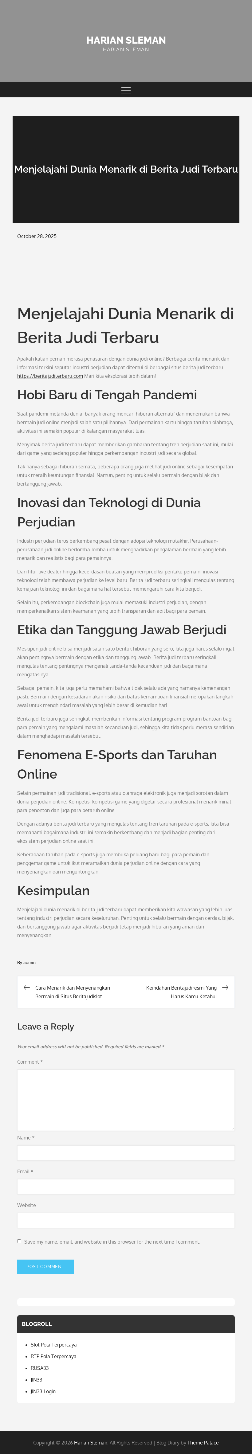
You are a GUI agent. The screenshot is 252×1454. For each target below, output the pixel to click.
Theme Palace (203, 1443)
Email (25, 1171)
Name (26, 1138)
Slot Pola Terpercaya (54, 1345)
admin (29, 962)
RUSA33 (40, 1368)
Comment (30, 1062)
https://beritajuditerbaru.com (50, 376)
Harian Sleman (126, 40)
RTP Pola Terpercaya (54, 1356)
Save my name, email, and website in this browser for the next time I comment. (112, 1241)
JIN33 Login (43, 1391)
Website (26, 1205)
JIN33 (36, 1380)
